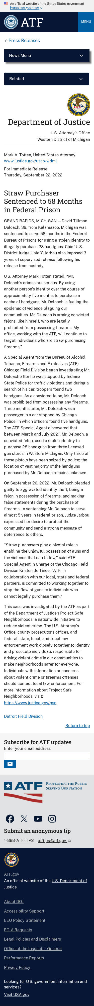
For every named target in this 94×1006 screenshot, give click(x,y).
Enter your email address (27, 748)
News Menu (20, 55)
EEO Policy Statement (24, 920)
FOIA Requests (18, 930)
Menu (86, 22)
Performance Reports (24, 958)
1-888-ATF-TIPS (19, 840)
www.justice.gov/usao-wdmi (30, 161)
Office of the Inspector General (33, 948)
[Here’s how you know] (47, 6)
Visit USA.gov (16, 994)
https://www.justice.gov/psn (30, 702)
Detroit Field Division (23, 716)
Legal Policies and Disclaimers (32, 939)
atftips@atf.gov (52, 840)
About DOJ (14, 901)
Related (16, 78)
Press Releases (24, 40)
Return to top (77, 725)
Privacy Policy (17, 967)
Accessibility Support (24, 911)
